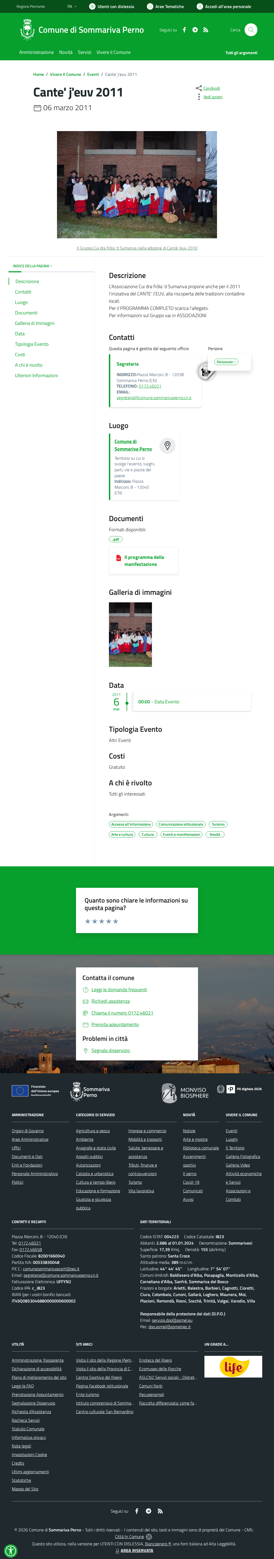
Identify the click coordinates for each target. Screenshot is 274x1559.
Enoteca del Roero (155, 1360)
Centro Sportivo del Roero (99, 1377)
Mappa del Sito (25, 1489)
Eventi (93, 74)
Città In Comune (129, 1536)
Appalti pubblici (89, 1156)
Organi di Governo (28, 1130)
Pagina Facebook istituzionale (102, 1386)
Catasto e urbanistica (94, 1173)
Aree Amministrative (30, 1139)
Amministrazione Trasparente (38, 1360)
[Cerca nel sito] (251, 29)
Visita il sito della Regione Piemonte (107, 1360)
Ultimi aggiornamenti (30, 1471)
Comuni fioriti (150, 1386)
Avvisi (188, 1199)
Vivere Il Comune (65, 74)
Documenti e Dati (27, 1156)
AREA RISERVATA (137, 1550)
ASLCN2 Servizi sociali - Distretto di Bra (174, 1377)
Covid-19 (191, 1182)
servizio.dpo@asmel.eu (172, 1320)
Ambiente (84, 1139)
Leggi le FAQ (23, 1386)
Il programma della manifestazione (144, 561)
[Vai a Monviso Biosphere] (185, 1092)
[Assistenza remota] (149, 1536)
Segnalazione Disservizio (33, 1403)
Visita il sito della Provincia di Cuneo (107, 1368)
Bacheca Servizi (26, 1420)
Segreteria (128, 364)
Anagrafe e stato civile (96, 1148)
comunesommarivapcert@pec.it (51, 1268)
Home (38, 74)
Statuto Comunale (28, 1429)
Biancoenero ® (158, 1544)
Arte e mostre (195, 1139)
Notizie (189, 1130)
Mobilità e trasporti (145, 1139)
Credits (18, 1463)
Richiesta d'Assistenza (31, 1411)
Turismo (135, 1182)
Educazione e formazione (98, 1190)
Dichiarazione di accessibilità (37, 1368)
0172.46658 (31, 1249)
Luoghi (232, 1139)
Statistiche (21, 1480)
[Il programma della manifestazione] (119, 557)
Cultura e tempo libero (95, 1182)
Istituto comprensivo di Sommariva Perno (112, 1403)
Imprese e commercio (147, 1130)
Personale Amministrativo (35, 1173)
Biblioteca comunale (201, 1148)
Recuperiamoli (151, 1394)
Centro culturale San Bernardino (104, 1411)
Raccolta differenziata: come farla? (169, 1403)
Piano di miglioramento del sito (39, 1377)
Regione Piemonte (31, 6)
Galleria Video (238, 1165)
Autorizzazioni (88, 1165)
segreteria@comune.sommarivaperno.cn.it (154, 397)
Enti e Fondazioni (27, 1165)
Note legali (21, 1446)
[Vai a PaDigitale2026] (239, 1088)
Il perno (189, 1173)
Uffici (16, 1148)
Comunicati (193, 1190)
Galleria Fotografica (243, 1156)
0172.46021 (150, 386)
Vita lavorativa (141, 1190)
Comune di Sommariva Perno (133, 445)
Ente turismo (87, 1394)
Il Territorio (235, 1148)
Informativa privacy (29, 1437)
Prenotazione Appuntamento (37, 1394)
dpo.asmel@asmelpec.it (170, 1326)
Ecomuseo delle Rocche (160, 1368)
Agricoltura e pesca (93, 1130)
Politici (17, 1182)
